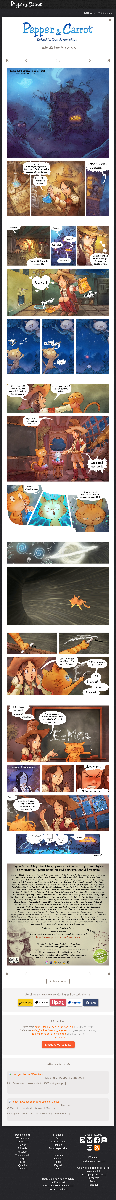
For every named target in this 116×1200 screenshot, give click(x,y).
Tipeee (58, 1162)
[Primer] (7, 60)
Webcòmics (22, 1138)
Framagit (58, 1134)
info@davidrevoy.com (93, 1161)
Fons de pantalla (58, 1148)
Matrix (93, 1181)
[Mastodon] (83, 1142)
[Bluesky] (90, 1142)
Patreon (58, 1158)
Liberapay (58, 1155)
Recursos (22, 1151)
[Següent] (90, 60)
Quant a (22, 1165)
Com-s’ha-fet (58, 1141)
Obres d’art (22, 1141)
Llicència (22, 1168)
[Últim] (108, 60)
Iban (58, 1168)
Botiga (22, 1158)
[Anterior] (25, 60)
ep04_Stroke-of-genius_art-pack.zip (64, 1027)
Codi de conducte (57, 1189)
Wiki (58, 1138)
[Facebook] (97, 1142)
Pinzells (58, 1145)
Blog (22, 1162)
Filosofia (22, 1148)
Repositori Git (58, 1037)
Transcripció (59, 981)
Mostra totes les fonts (58, 1044)
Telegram (93, 1185)
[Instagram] (104, 1142)
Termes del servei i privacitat (58, 1185)
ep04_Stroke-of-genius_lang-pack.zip (64, 1030)
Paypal (58, 1165)
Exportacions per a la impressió (58, 1034)
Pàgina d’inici (22, 1134)
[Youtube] (90, 1149)
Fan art (22, 1145)
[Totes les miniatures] (58, 60)
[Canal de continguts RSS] (97, 1149)
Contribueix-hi (22, 1155)
